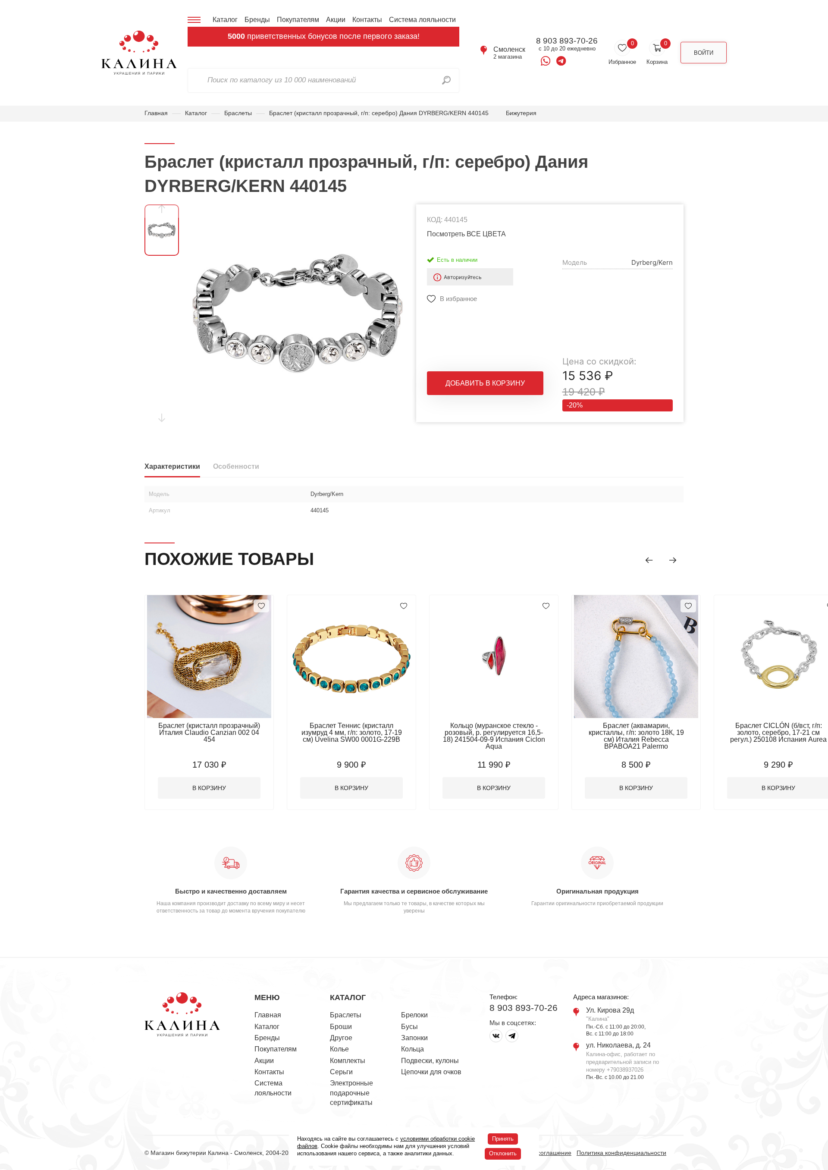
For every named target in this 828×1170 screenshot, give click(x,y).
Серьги (341, 1072)
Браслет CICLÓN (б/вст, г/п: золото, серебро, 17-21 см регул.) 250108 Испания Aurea (778, 732)
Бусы (409, 1026)
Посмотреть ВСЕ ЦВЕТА (466, 234)
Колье (339, 1049)
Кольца (412, 1049)
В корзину (209, 787)
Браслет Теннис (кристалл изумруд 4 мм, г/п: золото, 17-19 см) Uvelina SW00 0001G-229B (351, 732)
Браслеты (238, 113)
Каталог (225, 19)
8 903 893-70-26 (567, 41)
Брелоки (414, 1015)
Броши (341, 1026)
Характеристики (172, 466)
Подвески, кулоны (430, 1060)
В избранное (458, 298)
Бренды (257, 19)
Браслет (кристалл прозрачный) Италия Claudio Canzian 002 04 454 (209, 732)
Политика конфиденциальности (621, 1152)
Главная (156, 113)
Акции (335, 19)
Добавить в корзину (485, 383)
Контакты (367, 19)
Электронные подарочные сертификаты (351, 1092)
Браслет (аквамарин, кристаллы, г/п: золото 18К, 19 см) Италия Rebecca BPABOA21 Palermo (636, 736)
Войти (703, 53)
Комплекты (347, 1060)
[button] (649, 560)
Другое (341, 1037)
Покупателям (298, 19)
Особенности (236, 466)
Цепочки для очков (431, 1072)
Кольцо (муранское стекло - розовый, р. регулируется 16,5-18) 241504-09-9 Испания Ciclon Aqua (494, 736)
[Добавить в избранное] (261, 605)
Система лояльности (422, 19)
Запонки (414, 1037)
